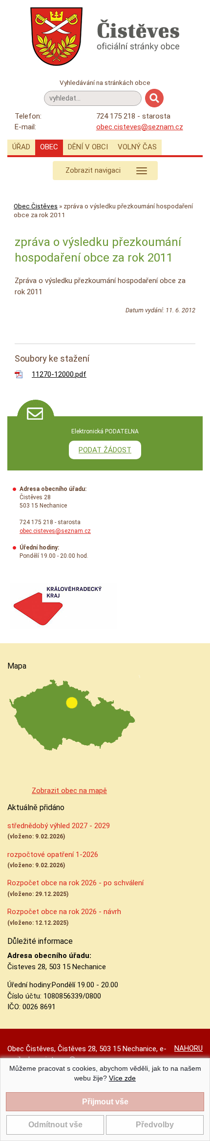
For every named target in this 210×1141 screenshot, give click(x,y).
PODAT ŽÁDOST (105, 450)
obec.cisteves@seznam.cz (139, 126)
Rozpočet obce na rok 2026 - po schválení (75, 882)
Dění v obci (88, 147)
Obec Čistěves (36, 206)
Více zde (122, 1078)
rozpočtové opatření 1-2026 (52, 854)
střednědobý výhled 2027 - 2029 (58, 825)
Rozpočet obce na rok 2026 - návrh (64, 911)
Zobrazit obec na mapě (69, 790)
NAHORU (188, 1048)
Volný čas (137, 147)
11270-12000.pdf (59, 374)
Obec (49, 147)
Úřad (21, 147)
